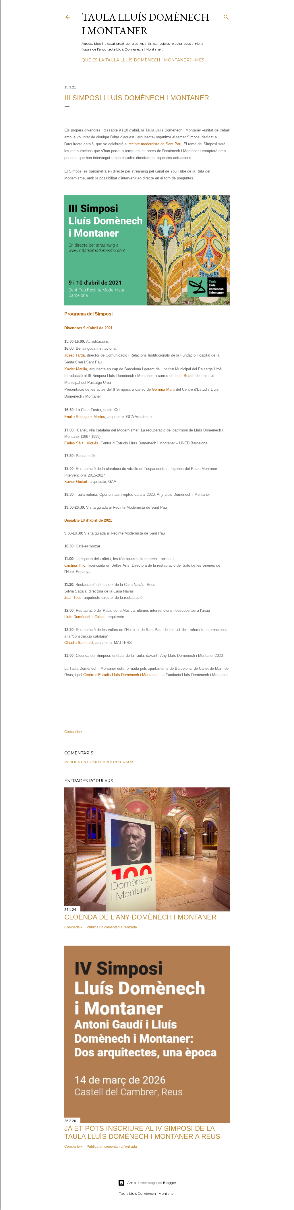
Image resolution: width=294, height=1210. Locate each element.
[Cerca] (226, 16)
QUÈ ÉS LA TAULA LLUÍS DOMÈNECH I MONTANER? (137, 60)
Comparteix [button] (73, 732)
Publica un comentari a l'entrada (99, 762)
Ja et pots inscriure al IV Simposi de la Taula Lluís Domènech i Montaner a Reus (142, 1132)
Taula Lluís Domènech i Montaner (146, 23)
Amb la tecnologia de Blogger (151, 1182)
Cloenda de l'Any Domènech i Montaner (140, 917)
